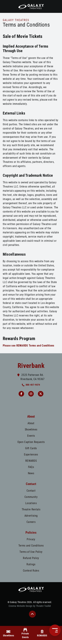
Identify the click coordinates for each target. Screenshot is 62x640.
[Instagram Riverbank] (31, 394)
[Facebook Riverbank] (21, 394)
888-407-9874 (33, 384)
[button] (32, 614)
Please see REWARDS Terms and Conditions (28, 345)
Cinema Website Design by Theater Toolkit (30, 606)
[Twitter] (40, 394)
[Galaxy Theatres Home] (31, 6)
